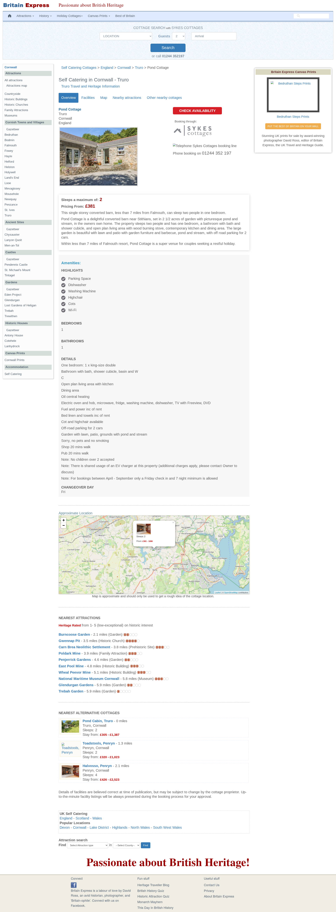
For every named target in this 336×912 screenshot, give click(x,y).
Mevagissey (12, 188)
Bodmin (9, 140)
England (107, 68)
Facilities (88, 98)
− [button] (63, 525)
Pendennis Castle (16, 264)
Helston (10, 167)
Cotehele (10, 340)
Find (62, 845)
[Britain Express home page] (28, 5)
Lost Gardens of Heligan (20, 305)
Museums (11, 115)
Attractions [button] (24, 16)
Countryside (12, 94)
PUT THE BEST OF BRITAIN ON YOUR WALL (293, 126)
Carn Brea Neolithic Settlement (84, 647)
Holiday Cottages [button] (69, 16)
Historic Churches (16, 104)
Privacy (209, 890)
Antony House (14, 335)
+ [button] (63, 520)
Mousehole (12, 194)
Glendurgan (12, 300)
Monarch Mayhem (150, 901)
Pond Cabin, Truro (98, 721)
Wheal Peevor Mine (75, 672)
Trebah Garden (71, 691)
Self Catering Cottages (78, 68)
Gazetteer (12, 129)
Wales (97, 818)
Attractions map (16, 85)
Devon (65, 827)
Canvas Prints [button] (98, 16)
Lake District (99, 827)
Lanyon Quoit (13, 240)
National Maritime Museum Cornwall (89, 679)
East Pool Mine (71, 666)
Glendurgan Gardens (76, 685)
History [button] (44, 16)
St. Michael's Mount (17, 270)
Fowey (9, 150)
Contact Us (211, 884)
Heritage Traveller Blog (153, 884)
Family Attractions (16, 110)
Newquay (11, 199)
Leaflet (218, 592)
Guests (164, 36)
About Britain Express (219, 896)
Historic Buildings (16, 99)
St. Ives (10, 210)
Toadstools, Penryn (99, 743)
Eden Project (13, 294)
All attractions (14, 80)
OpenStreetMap (231, 592)
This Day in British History (155, 907)
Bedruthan (11, 134)
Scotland (82, 818)
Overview (68, 98)
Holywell (10, 172)
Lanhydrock (12, 346)
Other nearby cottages (164, 98)
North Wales (140, 827)
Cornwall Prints (14, 360)
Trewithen (11, 316)
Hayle (8, 156)
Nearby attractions (127, 98)
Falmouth (11, 145)
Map (103, 98)
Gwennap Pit (69, 641)
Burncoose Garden (74, 634)
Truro (139, 68)
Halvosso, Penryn (97, 766)
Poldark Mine (69, 653)
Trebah (9, 310)
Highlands (119, 827)
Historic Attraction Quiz (153, 896)
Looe (8, 183)
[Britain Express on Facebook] (73, 884)
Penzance (11, 204)
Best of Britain (125, 16)
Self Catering (13, 374)
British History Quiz (150, 890)
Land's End (12, 177)
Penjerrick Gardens (75, 660)
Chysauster (12, 234)
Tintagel (10, 275)
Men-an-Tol (12, 245)
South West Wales (167, 827)
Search (168, 48)
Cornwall (124, 68)
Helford (9, 161)
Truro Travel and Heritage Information (90, 86)
